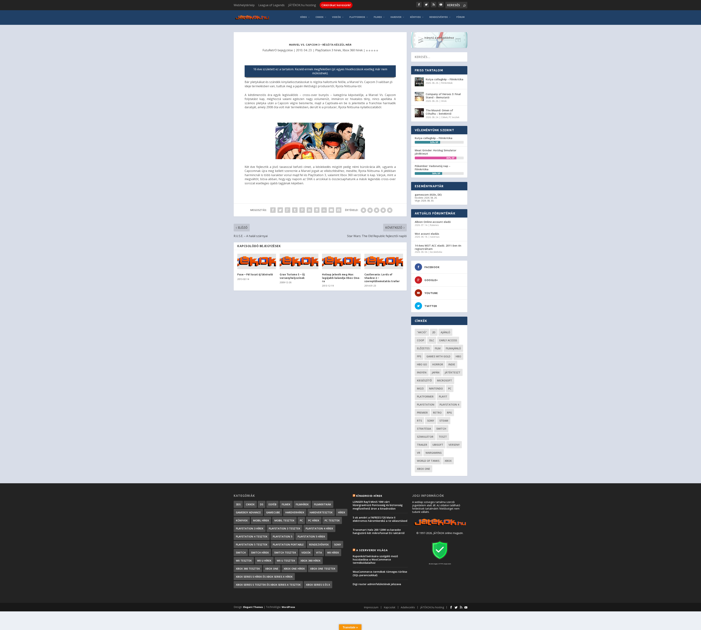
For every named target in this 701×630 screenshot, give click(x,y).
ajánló (445, 332)
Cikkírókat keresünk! (336, 5)
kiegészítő (424, 380)
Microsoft (444, 380)
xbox (448, 460)
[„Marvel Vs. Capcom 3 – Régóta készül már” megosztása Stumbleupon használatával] (324, 210)
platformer (425, 396)
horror (437, 364)
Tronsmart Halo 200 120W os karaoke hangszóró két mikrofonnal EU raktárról (379, 531)
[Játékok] (440, 525)
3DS (238, 504)
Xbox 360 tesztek (248, 568)
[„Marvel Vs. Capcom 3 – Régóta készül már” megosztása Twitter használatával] (280, 210)
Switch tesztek (285, 552)
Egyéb (272, 504)
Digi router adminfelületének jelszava (377, 584)
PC (449, 388)
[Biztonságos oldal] (440, 560)
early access (448, 340)
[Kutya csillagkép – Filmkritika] (419, 81)
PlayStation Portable (288, 544)
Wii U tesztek (286, 560)
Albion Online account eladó (433, 222)
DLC (431, 340)
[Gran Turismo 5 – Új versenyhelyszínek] (299, 261)
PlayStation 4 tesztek (251, 536)
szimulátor (425, 436)
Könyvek (415, 17)
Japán (435, 372)
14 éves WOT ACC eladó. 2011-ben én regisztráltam (438, 247)
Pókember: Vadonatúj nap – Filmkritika (432, 167)
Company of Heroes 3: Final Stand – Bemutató (443, 95)
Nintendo (436, 388)
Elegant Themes (253, 607)
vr (418, 452)
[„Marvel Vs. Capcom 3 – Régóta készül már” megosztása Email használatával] (331, 210)
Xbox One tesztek (322, 568)
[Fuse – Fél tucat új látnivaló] (256, 261)
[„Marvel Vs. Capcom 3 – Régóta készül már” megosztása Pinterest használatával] (302, 210)
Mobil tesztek (284, 520)
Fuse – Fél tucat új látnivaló (255, 274)
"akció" (422, 332)
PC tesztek (454, 117)
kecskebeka (436, 251)
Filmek (378, 17)
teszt (443, 436)
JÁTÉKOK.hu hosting (302, 5)
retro (437, 412)
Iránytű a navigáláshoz (439, 37)
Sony (430, 420)
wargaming (434, 452)
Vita (319, 552)
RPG (449, 412)
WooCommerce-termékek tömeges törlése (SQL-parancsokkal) (380, 573)
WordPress (288, 607)
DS (261, 504)
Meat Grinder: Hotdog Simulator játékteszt (435, 152)
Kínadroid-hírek (369, 495)
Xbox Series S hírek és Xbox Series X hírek (264, 576)
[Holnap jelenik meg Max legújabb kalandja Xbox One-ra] (341, 261)
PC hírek (313, 520)
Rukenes (434, 225)
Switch (441, 428)
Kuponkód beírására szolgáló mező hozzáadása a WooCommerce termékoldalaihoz (375, 559)
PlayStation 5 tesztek (251, 544)
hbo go (422, 364)
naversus (434, 236)
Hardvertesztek (321, 512)
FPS (419, 356)
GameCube (273, 512)
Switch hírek (260, 552)
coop (420, 340)
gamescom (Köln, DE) (428, 194)
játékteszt (452, 372)
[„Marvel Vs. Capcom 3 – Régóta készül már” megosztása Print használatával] (338, 210)
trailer (422, 444)
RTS (419, 420)
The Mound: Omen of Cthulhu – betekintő (439, 112)
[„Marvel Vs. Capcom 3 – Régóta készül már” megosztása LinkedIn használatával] (309, 210)
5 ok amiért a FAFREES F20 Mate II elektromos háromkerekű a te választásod (380, 519)
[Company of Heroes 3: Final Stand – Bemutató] (419, 96)
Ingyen (421, 372)
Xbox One (423, 468)
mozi (420, 388)
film (437, 348)
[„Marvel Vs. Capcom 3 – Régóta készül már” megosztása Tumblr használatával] (294, 210)
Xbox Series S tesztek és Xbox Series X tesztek (268, 584)
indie (451, 364)
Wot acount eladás (427, 233)
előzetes (423, 348)
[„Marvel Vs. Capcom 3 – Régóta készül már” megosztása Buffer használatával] (316, 210)
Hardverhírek (294, 512)
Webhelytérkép (244, 5)
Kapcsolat (389, 607)
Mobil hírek (261, 520)
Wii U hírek (264, 560)
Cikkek (319, 17)
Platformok (357, 17)
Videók (336, 17)
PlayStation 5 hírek (311, 536)
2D (433, 332)
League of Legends (271, 5)
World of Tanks (428, 460)
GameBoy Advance (248, 512)
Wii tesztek (244, 560)
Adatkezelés (408, 607)
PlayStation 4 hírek (319, 528)
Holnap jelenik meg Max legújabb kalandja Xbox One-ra (341, 278)
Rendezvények (438, 17)
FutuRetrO (270, 50)
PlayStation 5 (282, 536)
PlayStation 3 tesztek (284, 528)
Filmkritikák (447, 82)
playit (443, 396)
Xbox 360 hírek (352, 50)
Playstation (425, 404)
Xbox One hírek (294, 568)
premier (422, 412)
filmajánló (453, 348)
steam (443, 420)
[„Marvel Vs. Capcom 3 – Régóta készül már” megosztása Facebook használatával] (273, 210)
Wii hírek (333, 552)
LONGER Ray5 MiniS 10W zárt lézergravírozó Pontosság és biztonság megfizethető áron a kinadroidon (378, 505)
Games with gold (438, 356)
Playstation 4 (449, 404)
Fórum (460, 17)
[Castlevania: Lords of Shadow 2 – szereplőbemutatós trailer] (383, 261)
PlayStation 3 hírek (328, 50)
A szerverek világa (372, 550)
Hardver (395, 17)
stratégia (424, 428)
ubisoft (437, 444)
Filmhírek (302, 504)
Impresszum (371, 607)
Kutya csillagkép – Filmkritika (444, 79)
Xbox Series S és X (318, 584)
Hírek (303, 17)
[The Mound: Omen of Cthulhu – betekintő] (419, 112)
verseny (454, 444)
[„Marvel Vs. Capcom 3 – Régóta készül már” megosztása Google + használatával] (287, 210)
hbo (458, 356)
